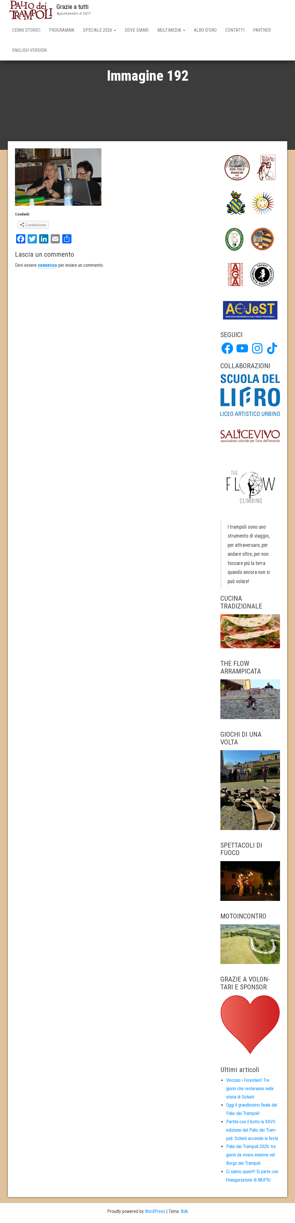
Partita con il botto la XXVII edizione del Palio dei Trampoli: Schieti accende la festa (252, 1130)
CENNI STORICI (26, 30)
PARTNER (262, 30)
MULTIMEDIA (169, 30)
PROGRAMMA (61, 30)
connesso (47, 265)
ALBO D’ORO (205, 30)
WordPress (155, 1211)
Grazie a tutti (72, 6)
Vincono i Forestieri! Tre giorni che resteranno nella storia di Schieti (249, 1089)
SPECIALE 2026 (98, 30)
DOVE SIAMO (137, 30)
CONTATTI (234, 30)
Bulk (184, 1211)
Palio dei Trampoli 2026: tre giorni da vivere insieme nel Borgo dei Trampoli (251, 1155)
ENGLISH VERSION (29, 50)
